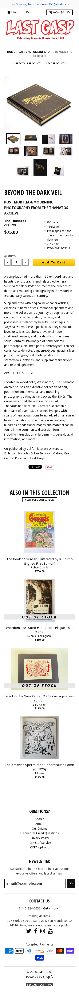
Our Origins (39, 828)
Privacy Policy (39, 838)
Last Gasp (45, 972)
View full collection (39, 499)
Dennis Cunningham (39, 636)
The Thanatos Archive (15, 222)
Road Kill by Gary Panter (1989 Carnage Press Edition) (39, 698)
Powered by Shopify (39, 977)
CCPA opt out (39, 847)
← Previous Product (27, 63)
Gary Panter (39, 704)
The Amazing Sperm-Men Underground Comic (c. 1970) (39, 767)
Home (11, 52)
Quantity (10, 256)
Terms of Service (39, 843)
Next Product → (57, 63)
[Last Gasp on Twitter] (28, 931)
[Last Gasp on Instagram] (42, 931)
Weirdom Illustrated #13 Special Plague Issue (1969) (39, 629)
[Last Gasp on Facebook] (35, 931)
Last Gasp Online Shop (35, 52)
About (39, 824)
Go (71, 883)
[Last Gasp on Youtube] (50, 931)
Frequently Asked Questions (39, 833)
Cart (61, 12)
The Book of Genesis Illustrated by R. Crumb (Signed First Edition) (39, 561)
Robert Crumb (39, 567)
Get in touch (51, 908)
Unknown (39, 773)
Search (39, 819)
